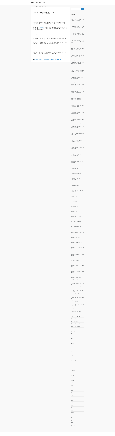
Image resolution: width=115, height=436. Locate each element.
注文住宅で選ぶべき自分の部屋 (75, 326)
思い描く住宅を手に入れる (75, 321)
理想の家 (40, 59)
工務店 (72, 392)
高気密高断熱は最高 (74, 211)
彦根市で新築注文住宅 (41, 27)
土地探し (72, 382)
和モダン (72, 380)
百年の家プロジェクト (58, 59)
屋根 (72, 390)
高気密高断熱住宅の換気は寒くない (76, 242)
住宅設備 (72, 375)
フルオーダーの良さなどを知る (75, 316)
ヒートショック (73, 360)
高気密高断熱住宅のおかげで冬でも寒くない (77, 232)
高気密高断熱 (73, 425)
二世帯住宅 (73, 370)
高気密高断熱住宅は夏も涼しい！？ (76, 277)
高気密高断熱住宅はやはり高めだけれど (77, 268)
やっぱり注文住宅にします (75, 196)
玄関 (72, 410)
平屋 (72, 395)
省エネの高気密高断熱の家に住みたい (76, 226)
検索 (83, 9)
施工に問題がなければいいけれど (76, 260)
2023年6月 (72, 345)
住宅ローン (73, 372)
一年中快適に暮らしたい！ (75, 206)
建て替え (72, 397)
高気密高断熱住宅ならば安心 (75, 237)
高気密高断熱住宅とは (74, 168)
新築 (35, 59)
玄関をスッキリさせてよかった (75, 313)
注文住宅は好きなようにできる (75, 318)
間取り (72, 420)
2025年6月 (72, 338)
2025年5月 (72, 340)
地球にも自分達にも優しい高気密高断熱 (77, 262)
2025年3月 (72, 343)
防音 (72, 422)
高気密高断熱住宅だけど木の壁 (75, 257)
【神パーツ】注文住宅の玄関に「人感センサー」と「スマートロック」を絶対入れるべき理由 (77, 41)
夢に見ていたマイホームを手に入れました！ (77, 221)
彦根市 (45, 59)
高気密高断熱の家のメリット (75, 185)
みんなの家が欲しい (74, 201)
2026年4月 (72, 333)
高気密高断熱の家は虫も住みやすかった (77, 173)
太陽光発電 (73, 387)
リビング (72, 365)
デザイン (72, 355)
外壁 (72, 385)
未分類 (72, 402)
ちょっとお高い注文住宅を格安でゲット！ (77, 311)
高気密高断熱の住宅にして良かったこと (77, 216)
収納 (72, 377)
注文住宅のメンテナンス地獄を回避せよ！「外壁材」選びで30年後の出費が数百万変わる (77, 67)
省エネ (72, 415)
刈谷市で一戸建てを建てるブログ (39, 2)
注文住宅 (37, 59)
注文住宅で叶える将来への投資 (75, 323)
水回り (72, 405)
